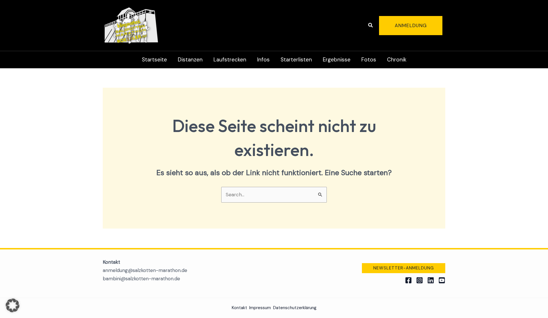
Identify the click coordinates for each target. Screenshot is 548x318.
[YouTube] (441, 280)
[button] (370, 25)
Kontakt (239, 308)
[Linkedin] (430, 280)
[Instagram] (419, 280)
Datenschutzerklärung (295, 308)
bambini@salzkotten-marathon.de (141, 278)
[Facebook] (408, 280)
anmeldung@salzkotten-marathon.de (145, 270)
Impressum (260, 308)
